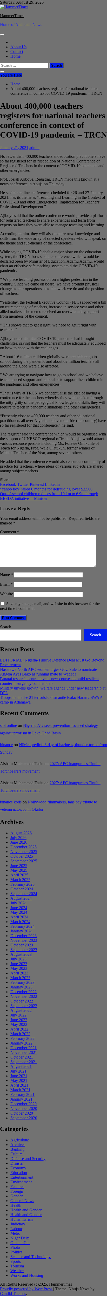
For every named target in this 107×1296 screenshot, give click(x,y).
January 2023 (21, 987)
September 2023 (23, 949)
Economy (18, 1168)
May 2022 (18, 1024)
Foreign (16, 1191)
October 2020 (21, 1113)
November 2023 (23, 940)
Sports (15, 1261)
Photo (15, 1247)
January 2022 (21, 1043)
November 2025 (23, 851)
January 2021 (21, 1099)
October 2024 (21, 889)
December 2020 (23, 1104)
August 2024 (21, 898)
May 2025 (18, 870)
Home (15, 56)
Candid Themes (13, 1293)
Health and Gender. (26, 1210)
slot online (8, 725)
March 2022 (20, 1034)
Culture (16, 1154)
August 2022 (21, 1010)
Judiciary (17, 1224)
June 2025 (18, 865)
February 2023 (22, 982)
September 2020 (23, 1118)
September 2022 (23, 1006)
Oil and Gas (20, 1242)
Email (6, 584)
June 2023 (18, 963)
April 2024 (19, 917)
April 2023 (19, 973)
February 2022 (22, 1038)
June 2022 (18, 1020)
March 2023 (20, 978)
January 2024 (21, 931)
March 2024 (20, 921)
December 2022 (23, 992)
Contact (16, 51)
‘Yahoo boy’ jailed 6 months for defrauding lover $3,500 (46, 489)
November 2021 (23, 1052)
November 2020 (23, 1108)
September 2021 (23, 1062)
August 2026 (21, 833)
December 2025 (23, 847)
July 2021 (18, 1071)
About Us (18, 47)
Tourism (17, 1266)
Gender (16, 1196)
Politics (16, 1252)
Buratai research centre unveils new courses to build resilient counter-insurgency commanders (49, 681)
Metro (15, 1233)
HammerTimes (12, 15)
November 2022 (23, 996)
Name (6, 574)
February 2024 (22, 926)
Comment (9, 532)
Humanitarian (21, 1219)
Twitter (23, 484)
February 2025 (22, 884)
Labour (16, 1228)
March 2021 (20, 1090)
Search (5, 627)
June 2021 (18, 1076)
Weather (17, 1270)
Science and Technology (30, 1256)
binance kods (11, 802)
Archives (17, 1144)
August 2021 (21, 1066)
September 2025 (23, 861)
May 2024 (18, 912)
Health (15, 1205)
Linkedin (52, 484)
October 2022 (21, 1001)
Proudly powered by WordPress (26, 1289)
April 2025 (19, 875)
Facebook (8, 484)
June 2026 (18, 842)
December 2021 (23, 1048)
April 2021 (19, 1085)
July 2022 (18, 1015)
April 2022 (19, 1029)
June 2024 (18, 907)
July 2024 (18, 903)
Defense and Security (27, 1158)
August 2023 (21, 954)
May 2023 (18, 968)
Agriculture (19, 1140)
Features (17, 1186)
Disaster (17, 1163)
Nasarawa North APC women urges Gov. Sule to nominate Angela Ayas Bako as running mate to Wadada (48, 671)
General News (22, 1200)
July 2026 (18, 837)
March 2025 (20, 879)
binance (6, 744)
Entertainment (21, 1177)
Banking (17, 1149)
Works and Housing (26, 1275)
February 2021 (22, 1094)
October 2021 (21, 1057)
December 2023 (23, 935)
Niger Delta (20, 1238)
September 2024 (23, 893)
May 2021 (18, 1080)
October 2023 (21, 945)
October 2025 (21, 856)
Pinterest (37, 484)
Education (18, 1172)
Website (6, 594)
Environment (21, 1182)
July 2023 (18, 959)
